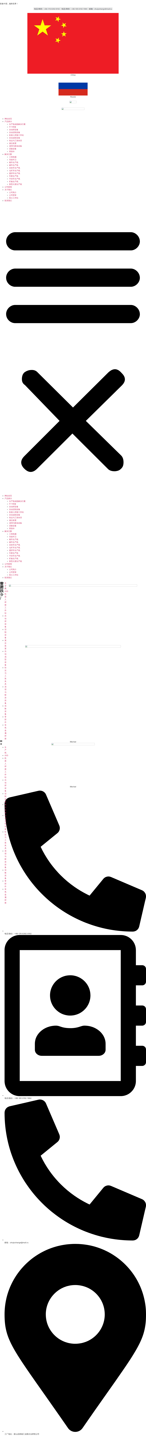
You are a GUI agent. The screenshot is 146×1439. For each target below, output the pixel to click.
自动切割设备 (14, 132)
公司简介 (12, 192)
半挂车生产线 (14, 179)
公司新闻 (8, 187)
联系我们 (8, 200)
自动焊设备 (13, 129)
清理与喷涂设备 (15, 146)
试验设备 (12, 149)
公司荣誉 (12, 195)
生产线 (5, 586)
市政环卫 (12, 159)
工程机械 (12, 157)
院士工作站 (13, 198)
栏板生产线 (13, 181)
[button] (73, 348)
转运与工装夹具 (15, 140)
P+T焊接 (12, 127)
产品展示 (8, 121)
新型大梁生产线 (15, 184)
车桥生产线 (13, 176)
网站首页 (8, 119)
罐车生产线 (13, 165)
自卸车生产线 (14, 168)
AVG (6, 591)
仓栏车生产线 (14, 170)
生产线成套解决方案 (17, 124)
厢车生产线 (13, 162)
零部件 (12, 151)
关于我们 (8, 190)
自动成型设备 (14, 138)
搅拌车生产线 (14, 173)
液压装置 (12, 143)
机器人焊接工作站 (16, 135)
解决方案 (8, 154)
